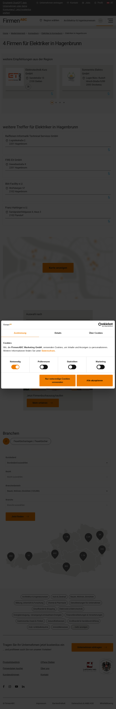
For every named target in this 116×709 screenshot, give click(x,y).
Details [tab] (58, 333)
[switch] (44, 367)
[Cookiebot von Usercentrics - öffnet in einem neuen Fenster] (100, 325)
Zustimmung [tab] (20, 333)
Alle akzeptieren (95, 380)
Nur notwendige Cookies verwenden (57, 380)
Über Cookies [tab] (96, 333)
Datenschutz (48, 350)
